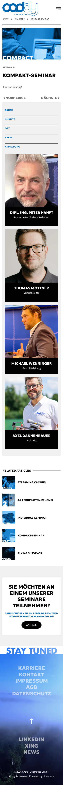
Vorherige (16, 98)
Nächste (49, 98)
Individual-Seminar (32, 517)
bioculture (48, 776)
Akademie (8, 67)
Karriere (31, 668)
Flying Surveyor (30, 553)
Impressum (31, 681)
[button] (58, 9)
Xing (31, 746)
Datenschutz (31, 693)
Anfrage (31, 625)
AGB (31, 687)
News (31, 752)
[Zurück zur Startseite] (20, 9)
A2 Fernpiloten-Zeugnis (35, 500)
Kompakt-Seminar (31, 535)
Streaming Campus (32, 482)
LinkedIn (31, 739)
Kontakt (31, 674)
